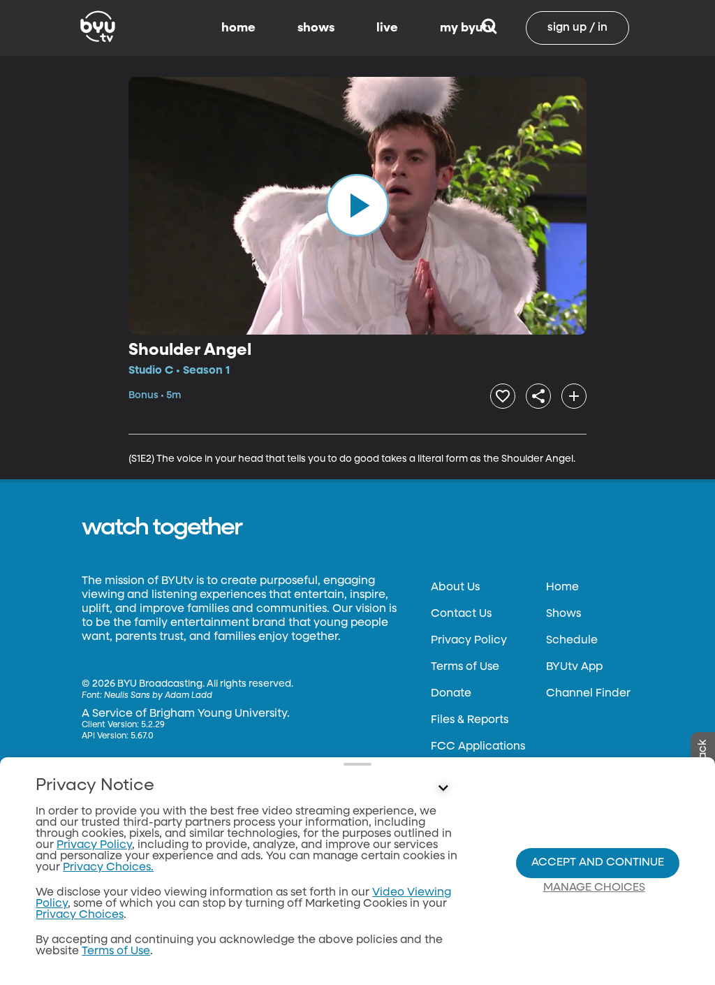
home (238, 28)
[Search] (489, 28)
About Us (455, 587)
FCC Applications (478, 746)
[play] (357, 205)
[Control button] (442, 788)
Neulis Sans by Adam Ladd (158, 696)
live (387, 28)
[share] (538, 396)
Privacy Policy (469, 640)
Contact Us (461, 614)
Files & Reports (469, 720)
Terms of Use (465, 667)
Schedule (572, 640)
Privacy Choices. (108, 867)
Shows (563, 614)
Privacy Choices (80, 915)
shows (315, 28)
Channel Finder (588, 693)
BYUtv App (574, 667)
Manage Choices (594, 887)
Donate (451, 693)
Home (562, 587)
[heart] (502, 396)
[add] (574, 396)
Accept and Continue (597, 862)
